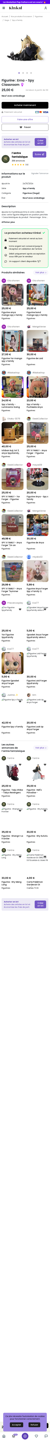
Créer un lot (40, 142)
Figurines (39, 16)
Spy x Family (17, 20)
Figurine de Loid (35, 358)
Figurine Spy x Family (12, 726)
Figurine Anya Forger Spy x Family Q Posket (37, 590)
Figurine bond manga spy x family (37, 313)
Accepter (16, 1424)
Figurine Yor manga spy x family (12, 359)
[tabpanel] (25, 47)
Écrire (38, 154)
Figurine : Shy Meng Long (11, 883)
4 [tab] (31, 73)
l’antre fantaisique (20, 155)
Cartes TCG (33, 888)
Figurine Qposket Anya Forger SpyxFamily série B (11, 682)
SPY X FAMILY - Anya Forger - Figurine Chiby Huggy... (37, 452)
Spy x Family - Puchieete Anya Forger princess (35, 406)
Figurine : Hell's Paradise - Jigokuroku (34, 791)
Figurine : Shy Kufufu (37, 836)
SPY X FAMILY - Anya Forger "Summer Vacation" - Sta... (12, 590)
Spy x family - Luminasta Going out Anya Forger (11, 406)
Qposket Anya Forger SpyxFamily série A (37, 636)
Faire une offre (25, 119)
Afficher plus (8, 222)
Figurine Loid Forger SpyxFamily (37, 682)
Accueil (5, 16)
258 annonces (18, 160)
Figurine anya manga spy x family (12, 313)
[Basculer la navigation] (4, 8)
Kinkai (15, 8)
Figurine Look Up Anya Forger (35, 728)
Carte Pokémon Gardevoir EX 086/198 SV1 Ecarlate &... (37, 883)
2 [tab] (23, 73)
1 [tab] (19, 73)
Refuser (34, 1424)
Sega (7, 20)
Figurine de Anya (35, 542)
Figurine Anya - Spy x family (37, 498)
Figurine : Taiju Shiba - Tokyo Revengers (12, 791)
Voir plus (40, 272)
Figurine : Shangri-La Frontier (12, 837)
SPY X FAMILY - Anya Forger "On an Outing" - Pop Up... (12, 544)
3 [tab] (27, 73)
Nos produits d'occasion (21, 16)
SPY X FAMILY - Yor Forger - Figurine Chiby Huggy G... (11, 498)
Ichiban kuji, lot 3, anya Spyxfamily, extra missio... (10, 452)
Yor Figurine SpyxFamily (8, 636)
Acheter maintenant (25, 105)
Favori (27, 127)
